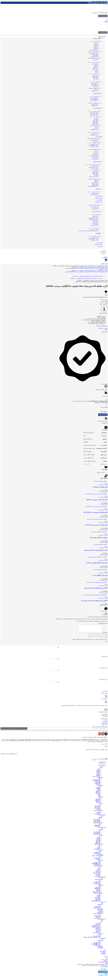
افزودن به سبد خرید (102, 971)
